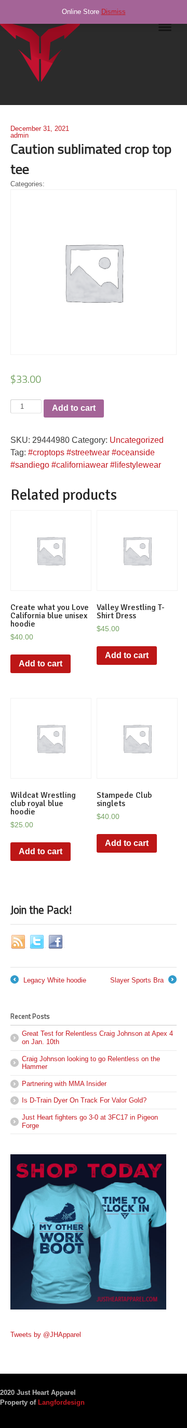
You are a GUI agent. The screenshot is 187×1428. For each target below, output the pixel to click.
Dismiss (113, 12)
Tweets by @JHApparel (45, 1334)
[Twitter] (37, 942)
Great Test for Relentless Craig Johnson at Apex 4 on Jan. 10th (97, 1038)
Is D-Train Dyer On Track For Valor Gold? (84, 1100)
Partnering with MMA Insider (64, 1084)
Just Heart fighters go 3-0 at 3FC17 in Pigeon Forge (90, 1121)
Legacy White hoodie (48, 981)
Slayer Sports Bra (142, 981)
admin (19, 135)
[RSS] (18, 942)
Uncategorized (137, 440)
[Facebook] (56, 942)
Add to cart (74, 408)
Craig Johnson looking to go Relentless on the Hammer (91, 1063)
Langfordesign (61, 1402)
